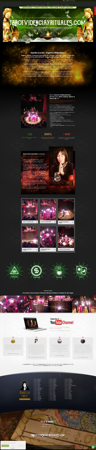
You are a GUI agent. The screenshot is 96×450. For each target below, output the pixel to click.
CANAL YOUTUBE (55, 5)
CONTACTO (67, 5)
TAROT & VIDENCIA (35, 5)
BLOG (62, 5)
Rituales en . (37, 393)
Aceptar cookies (5, 445)
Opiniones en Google (59, 102)
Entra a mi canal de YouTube (55, 327)
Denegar (13, 445)
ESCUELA (48, 5)
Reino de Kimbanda (66, 330)
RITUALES (43, 5)
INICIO (28, 5)
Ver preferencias (21, 445)
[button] (93, 447)
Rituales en (37, 379)
